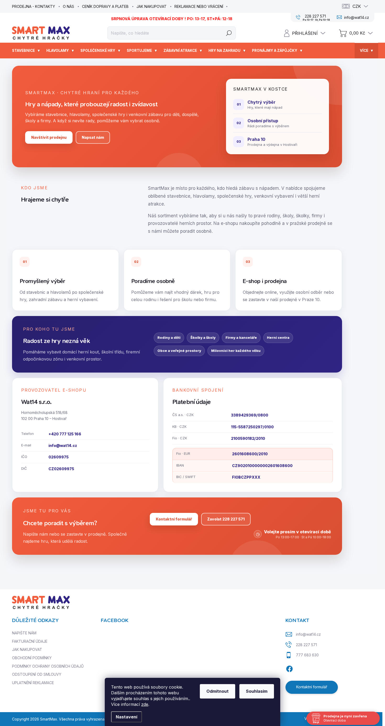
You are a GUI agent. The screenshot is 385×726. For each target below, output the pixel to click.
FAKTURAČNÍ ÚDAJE (29, 641)
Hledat (229, 33)
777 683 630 (307, 655)
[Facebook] (289, 668)
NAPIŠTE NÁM (24, 633)
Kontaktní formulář (174, 519)
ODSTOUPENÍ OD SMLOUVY (36, 674)
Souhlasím (256, 691)
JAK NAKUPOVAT (151, 6)
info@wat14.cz (62, 445)
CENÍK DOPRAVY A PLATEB (105, 6)
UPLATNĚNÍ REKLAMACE (33, 682)
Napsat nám (93, 137)
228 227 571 (306, 644)
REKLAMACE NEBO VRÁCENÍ (198, 6)
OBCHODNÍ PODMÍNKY (32, 658)
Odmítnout (217, 691)
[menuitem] (26, 50)
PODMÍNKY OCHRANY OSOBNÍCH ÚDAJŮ (48, 666)
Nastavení (126, 716)
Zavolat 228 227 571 (226, 519)
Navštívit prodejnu (49, 137)
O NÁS (68, 6)
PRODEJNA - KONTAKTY (33, 6)
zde (144, 704)
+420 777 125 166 (64, 434)
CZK (357, 6)
